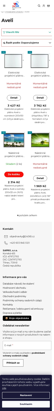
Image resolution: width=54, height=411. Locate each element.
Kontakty (8, 304)
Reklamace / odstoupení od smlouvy (23, 308)
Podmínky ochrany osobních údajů (22, 300)
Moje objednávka (19, 318)
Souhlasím (26, 404)
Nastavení (26, 395)
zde (4, 388)
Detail (13, 97)
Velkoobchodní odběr (15, 292)
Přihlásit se (13, 363)
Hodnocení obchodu (14, 288)
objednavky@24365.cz (22, 236)
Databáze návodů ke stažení (18, 283)
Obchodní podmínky (14, 296)
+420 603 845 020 (20, 243)
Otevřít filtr (12, 32)
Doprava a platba (12, 313)
